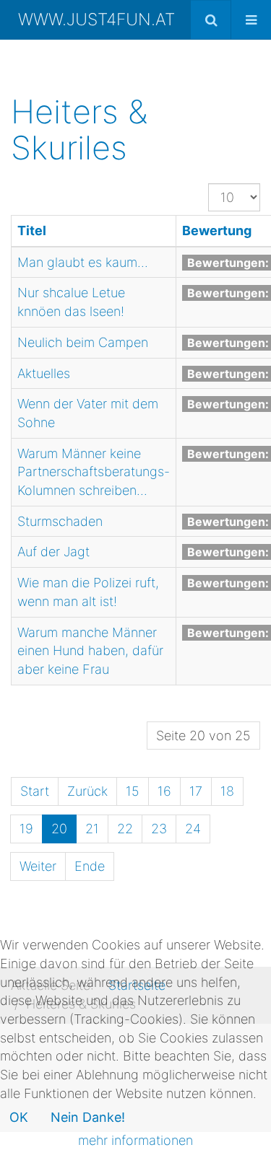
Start (34, 791)
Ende (89, 866)
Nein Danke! (88, 1117)
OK (18, 1117)
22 (125, 828)
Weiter (38, 866)
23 (159, 828)
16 (164, 791)
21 (92, 828)
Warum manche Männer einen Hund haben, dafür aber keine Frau (90, 651)
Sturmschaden (60, 521)
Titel (31, 230)
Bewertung (216, 230)
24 (193, 828)
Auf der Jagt (53, 551)
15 (132, 791)
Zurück (87, 791)
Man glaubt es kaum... (82, 262)
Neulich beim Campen (82, 342)
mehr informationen (135, 1140)
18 (227, 791)
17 (195, 791)
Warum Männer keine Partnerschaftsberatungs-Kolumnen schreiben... (93, 472)
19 (26, 828)
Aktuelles (43, 373)
